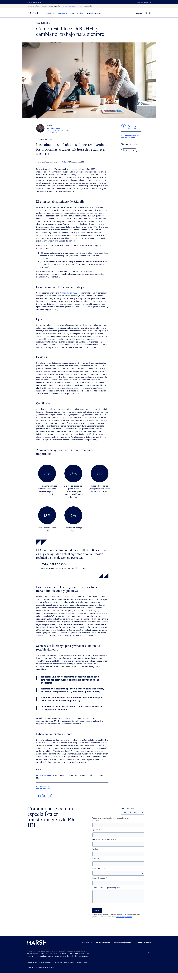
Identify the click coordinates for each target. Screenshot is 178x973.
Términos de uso (32, 963)
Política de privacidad (124, 917)
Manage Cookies (81, 963)
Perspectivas (62, 13)
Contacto (139, 13)
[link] (38, 796)
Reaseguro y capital (54, 6)
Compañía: (96, 859)
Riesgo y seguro (86, 942)
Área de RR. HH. (43, 23)
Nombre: (95, 820)
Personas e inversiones (69, 6)
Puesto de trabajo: (98, 878)
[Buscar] (150, 13)
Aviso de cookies (69, 963)
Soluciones (50, 13)
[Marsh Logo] (37, 942)
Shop (72, 13)
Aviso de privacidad (45, 963)
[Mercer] (34, 13)
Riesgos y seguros (41, 6)
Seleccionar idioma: (128, 808)
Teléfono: (95, 849)
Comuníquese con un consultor (46, 787)
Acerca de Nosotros (94, 13)
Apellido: (95, 830)
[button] (150, 2)
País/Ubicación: (97, 868)
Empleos (80, 13)
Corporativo (30, 6)
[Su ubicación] (146, 13)
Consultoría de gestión (85, 6)
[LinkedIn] (149, 952)
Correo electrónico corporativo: (103, 839)
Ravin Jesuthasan (53, 128)
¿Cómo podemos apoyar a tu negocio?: (106, 888)
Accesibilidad (58, 963)
